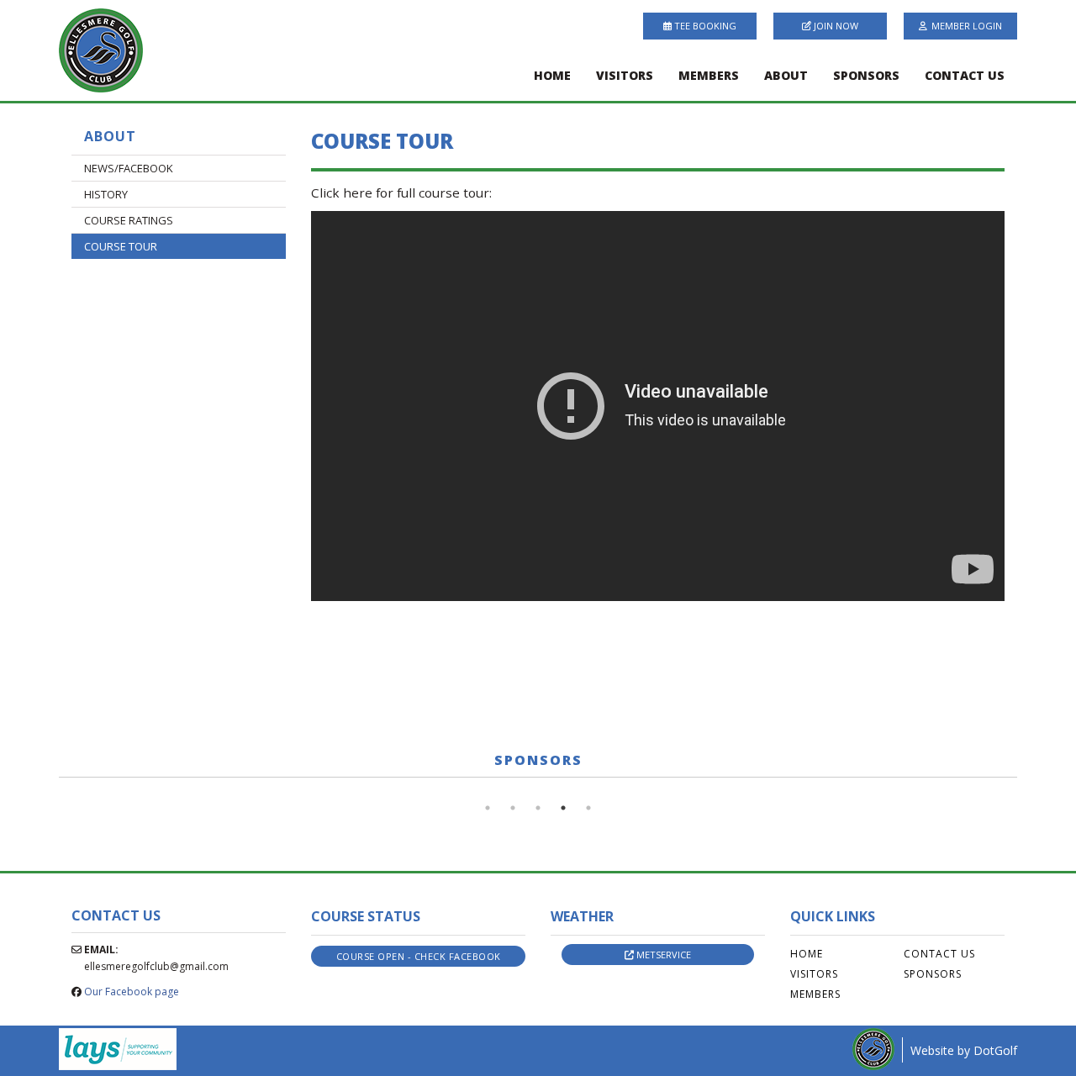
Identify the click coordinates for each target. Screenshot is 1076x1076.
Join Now (834, 25)
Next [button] (1029, 786)
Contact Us (965, 75)
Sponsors (866, 75)
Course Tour (120, 246)
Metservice (662, 954)
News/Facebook (128, 168)
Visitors (624, 75)
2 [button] (512, 807)
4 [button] (563, 807)
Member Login (966, 25)
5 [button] (588, 807)
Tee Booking (704, 25)
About (786, 75)
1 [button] (487, 807)
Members (708, 75)
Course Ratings (128, 220)
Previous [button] (46, 786)
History (106, 194)
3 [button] (538, 807)
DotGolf (995, 1050)
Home (552, 75)
